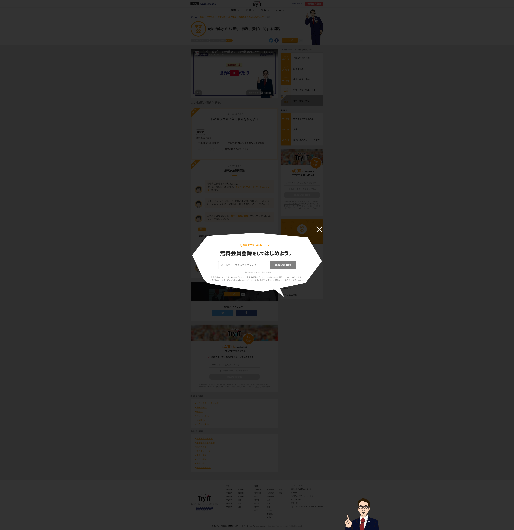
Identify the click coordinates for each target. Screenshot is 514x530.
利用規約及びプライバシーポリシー (262, 277)
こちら (286, 280)
